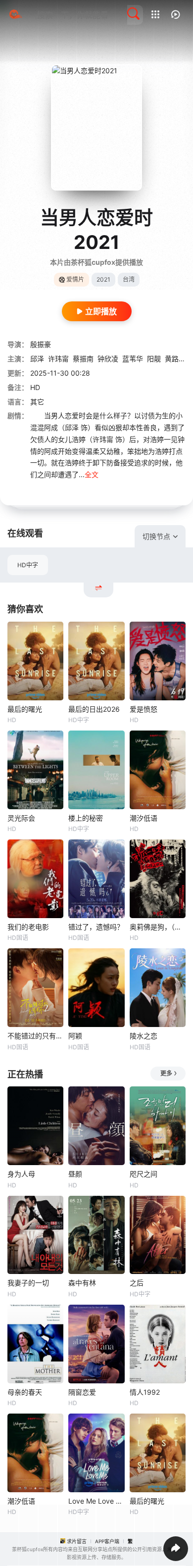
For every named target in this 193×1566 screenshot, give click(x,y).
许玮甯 (58, 358)
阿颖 (75, 1035)
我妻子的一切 (28, 1282)
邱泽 (37, 358)
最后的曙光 (24, 709)
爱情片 (75, 279)
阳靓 (154, 358)
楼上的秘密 (85, 818)
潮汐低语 (143, 818)
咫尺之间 (143, 1174)
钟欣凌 (107, 358)
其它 (37, 401)
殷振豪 (40, 344)
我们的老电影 (28, 927)
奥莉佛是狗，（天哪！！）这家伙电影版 (158, 927)
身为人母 (21, 1174)
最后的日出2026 (94, 709)
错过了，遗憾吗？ (96, 927)
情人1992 (145, 1392)
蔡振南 (83, 358)
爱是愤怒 (143, 709)
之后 (137, 1282)
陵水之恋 (143, 1035)
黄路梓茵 (179, 358)
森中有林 (82, 1282)
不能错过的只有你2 (35, 1035)
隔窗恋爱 (82, 1392)
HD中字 (27, 565)
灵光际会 (21, 818)
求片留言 (77, 1541)
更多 (166, 1073)
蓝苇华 (132, 358)
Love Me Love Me (96, 1501)
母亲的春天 (24, 1392)
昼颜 (75, 1174)
